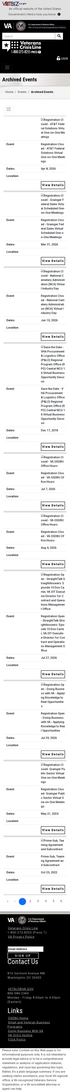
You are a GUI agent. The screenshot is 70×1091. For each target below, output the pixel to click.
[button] (59, 14)
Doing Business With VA (25, 1031)
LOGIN (64, 58)
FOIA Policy (17, 1039)
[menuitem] (62, 58)
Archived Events (42, 92)
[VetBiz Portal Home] (14, 3)
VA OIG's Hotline (20, 1035)
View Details (53, 185)
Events (22, 92)
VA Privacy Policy (21, 936)
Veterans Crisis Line (23, 928)
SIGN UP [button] (23, 955)
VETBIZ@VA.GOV (21, 989)
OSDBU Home (18, 1018)
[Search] (59, 36)
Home (9, 92)
